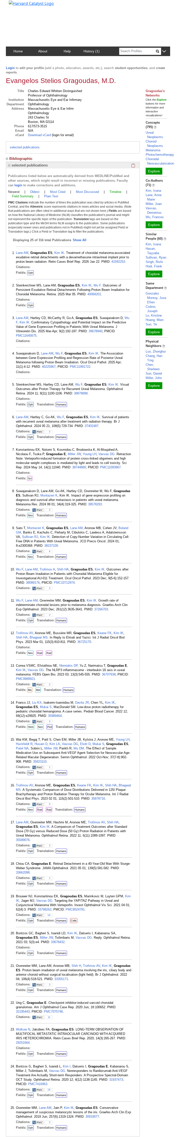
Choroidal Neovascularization (160, 161)
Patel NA (22, 748)
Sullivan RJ (30, 537)
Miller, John (154, 378)
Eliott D (85, 744)
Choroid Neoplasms (154, 144)
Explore (154, 171)
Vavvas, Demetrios (154, 210)
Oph (30, 272)
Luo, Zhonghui (156, 351)
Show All (79, 240)
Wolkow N (23, 1029)
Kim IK (59, 253)
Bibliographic (20, 158)
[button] (164, 51)
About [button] (42, 51)
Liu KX (37, 702)
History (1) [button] (91, 51)
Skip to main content (20, 6)
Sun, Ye (151, 324)
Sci (30, 478)
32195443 (23, 1011)
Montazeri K (49, 495)
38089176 (33, 582)
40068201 (94, 294)
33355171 (61, 979)
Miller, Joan (154, 204)
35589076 (23, 840)
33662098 (23, 872)
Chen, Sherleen (153, 367)
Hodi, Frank (154, 266)
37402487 (91, 426)
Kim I (66, 1066)
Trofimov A (47, 569)
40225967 (49, 366)
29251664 (23, 1042)
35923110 (40, 761)
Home (18, 51)
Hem (31, 726)
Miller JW (74, 454)
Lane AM (22, 253)
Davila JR (82, 702)
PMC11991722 (80, 366)
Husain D (41, 744)
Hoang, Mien (155, 320)
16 (48, 915)
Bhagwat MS (39, 637)
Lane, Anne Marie (154, 197)
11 (49, 1017)
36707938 (109, 674)
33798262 (44, 909)
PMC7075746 (53, 1011)
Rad (39, 652)
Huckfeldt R (24, 744)
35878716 (98, 798)
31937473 (116, 1079)
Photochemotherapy (160, 154)
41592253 (118, 261)
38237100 (51, 545)
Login (10, 68)
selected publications (25, 147)
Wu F (97, 285)
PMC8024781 (75, 909)
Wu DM (78, 748)
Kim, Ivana (153, 190)
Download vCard (39, 135)
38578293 (95, 504)
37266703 (101, 609)
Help (67, 51)
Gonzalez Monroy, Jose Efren (156, 298)
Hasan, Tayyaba (152, 251)
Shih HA (63, 569)
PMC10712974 (64, 582)
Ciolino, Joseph (151, 309)
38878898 (81, 393)
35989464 (55, 716)
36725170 (84, 642)
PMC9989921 (25, 679)
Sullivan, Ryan (156, 257)
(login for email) (62, 135)
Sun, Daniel (154, 373)
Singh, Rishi (154, 262)
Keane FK (104, 633)
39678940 (95, 331)
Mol (38, 689)
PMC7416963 (37, 1084)
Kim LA (54, 744)
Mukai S (46, 707)
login (18, 185)
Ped (49, 726)
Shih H (76, 966)
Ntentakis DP (68, 665)
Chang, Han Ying (154, 358)
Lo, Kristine (154, 315)
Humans (61, 404)
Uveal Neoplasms (154, 135)
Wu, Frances (155, 217)
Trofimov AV (24, 633)
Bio (30, 689)
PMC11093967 (110, 467)
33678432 (58, 942)
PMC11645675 (26, 335)
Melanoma (153, 150)
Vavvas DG (106, 454)
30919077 (92, 1116)
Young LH (89, 454)
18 (48, 1089)
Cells (74, 920)
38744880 (79, 467)
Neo (30, 515)
